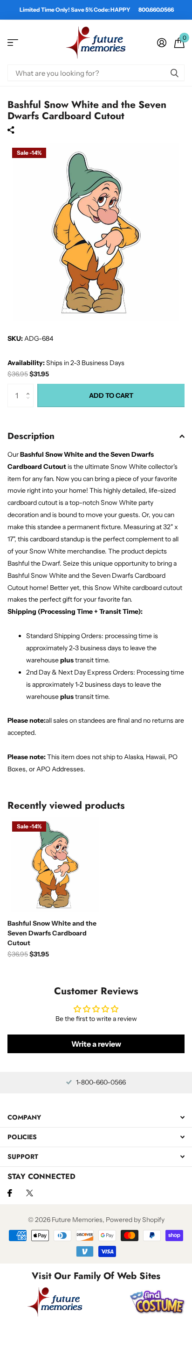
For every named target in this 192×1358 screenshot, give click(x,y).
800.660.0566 (156, 9)
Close (96, 1117)
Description (31, 436)
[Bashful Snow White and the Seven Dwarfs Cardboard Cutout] (55, 864)
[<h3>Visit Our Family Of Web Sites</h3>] (55, 1302)
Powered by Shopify (135, 1219)
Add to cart (111, 395)
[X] (29, 1193)
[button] (30, 387)
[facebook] (9, 1193)
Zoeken (174, 73)
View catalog (12, 43)
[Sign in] (161, 42)
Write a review (96, 1044)
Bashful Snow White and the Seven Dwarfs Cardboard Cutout (51, 933)
